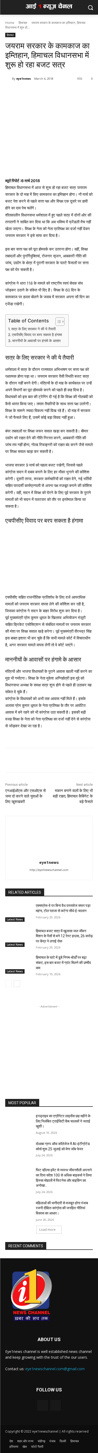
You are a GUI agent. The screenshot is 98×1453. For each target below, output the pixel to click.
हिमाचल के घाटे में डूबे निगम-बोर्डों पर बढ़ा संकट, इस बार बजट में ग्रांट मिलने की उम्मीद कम (63, 962)
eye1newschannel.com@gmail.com (55, 1368)
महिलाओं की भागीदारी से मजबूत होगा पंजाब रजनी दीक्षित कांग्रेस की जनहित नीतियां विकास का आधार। (62, 1208)
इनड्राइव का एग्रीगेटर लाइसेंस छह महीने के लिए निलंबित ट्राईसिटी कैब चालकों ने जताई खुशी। (63, 1121)
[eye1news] (8, 78)
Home (9, 22)
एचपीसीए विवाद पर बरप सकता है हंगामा (37, 335)
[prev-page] (8, 983)
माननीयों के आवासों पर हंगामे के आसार (36, 341)
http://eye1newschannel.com (49, 870)
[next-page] (17, 983)
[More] (51, 92)
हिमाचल (23, 22)
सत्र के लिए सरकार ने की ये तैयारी (33, 329)
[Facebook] (27, 92)
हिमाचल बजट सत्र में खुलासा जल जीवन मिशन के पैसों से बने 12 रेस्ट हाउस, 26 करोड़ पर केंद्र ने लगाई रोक (64, 936)
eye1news (23, 78)
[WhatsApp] (39, 92)
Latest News (15, 919)
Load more (47, 1229)
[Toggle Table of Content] (57, 321)
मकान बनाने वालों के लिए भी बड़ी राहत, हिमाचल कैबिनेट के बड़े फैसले (73, 796)
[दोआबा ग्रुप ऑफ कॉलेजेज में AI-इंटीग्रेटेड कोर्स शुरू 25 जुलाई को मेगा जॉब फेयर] (18, 1150)
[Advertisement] (49, 1042)
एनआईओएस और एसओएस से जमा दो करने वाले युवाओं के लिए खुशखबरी (25, 796)
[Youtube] (55, 1405)
